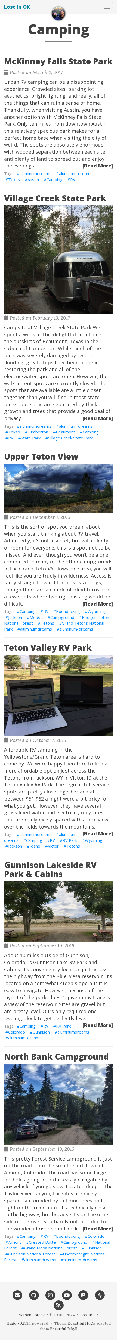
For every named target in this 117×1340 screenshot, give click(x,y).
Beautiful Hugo (81, 1323)
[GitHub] (33, 1294)
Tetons (47, 623)
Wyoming (96, 611)
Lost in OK (17, 7)
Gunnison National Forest (31, 1254)
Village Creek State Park (70, 438)
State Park (31, 438)
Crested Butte (42, 1242)
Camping (55, 179)
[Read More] (97, 165)
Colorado (16, 1032)
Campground (62, 617)
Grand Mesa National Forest (50, 1248)
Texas (14, 179)
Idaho (35, 846)
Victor (53, 846)
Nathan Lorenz (31, 1314)
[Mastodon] (83, 1294)
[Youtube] (66, 1294)
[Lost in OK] (58, 13)
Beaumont (65, 432)
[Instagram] (50, 1294)
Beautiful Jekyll (63, 1328)
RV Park (70, 840)
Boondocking (68, 611)
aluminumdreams (35, 173)
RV (72, 179)
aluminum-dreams (76, 173)
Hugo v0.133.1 (19, 1323)
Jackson (15, 617)
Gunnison (41, 1032)
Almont (14, 1242)
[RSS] (58, 1304)
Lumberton (37, 432)
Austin (33, 179)
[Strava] (99, 1294)
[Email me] (17, 1294)
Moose (36, 617)
